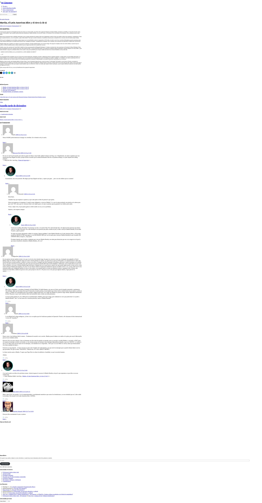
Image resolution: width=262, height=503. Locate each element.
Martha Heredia (31, 97)
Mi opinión (2, 19)
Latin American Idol (14, 97)
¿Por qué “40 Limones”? (10, 11)
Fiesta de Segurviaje (23, 160)
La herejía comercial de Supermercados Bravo (23, 487)
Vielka (1, 102)
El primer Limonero (8, 475)
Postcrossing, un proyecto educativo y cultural (26, 491)
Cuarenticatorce (7, 481)
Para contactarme (8, 10)
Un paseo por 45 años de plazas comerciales (14, 477)
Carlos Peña (2, 97)
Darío (17, 175)
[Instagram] (137, 17)
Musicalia (7, 19)
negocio (44, 97)
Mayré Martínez (38, 97)
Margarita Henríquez (23, 97)
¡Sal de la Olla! (7, 474)
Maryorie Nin (16, 153)
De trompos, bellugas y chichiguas (12, 480)
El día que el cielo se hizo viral (11, 472)
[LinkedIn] (129, 17)
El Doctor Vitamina (8, 478)
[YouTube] (133, 17)
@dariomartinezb (15, 26)
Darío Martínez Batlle (9, 8)
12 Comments (8, 26)
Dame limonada (5, 463)
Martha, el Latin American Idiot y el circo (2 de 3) (16, 87)
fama (6, 97)
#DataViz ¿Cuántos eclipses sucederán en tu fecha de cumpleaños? (55, 494)
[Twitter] (125, 17)
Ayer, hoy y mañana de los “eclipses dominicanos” (41, 496)
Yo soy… (5, 6)
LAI (9, 97)
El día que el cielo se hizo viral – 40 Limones (14, 496)
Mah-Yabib (16, 391)
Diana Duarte (6, 490)
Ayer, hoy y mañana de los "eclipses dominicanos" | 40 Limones (19, 494)
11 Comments (8, 108)
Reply (4, 142)
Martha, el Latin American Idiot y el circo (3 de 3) (16, 88)
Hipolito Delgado (17, 411)
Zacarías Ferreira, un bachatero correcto (13, 91)
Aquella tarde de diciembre (13, 105)
